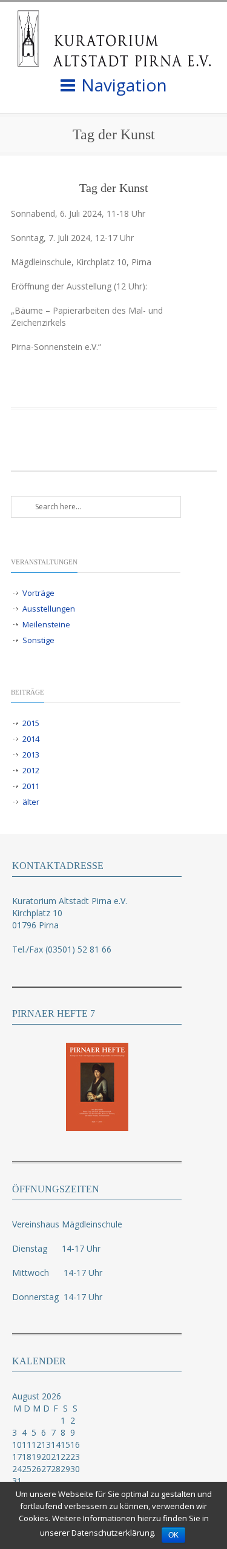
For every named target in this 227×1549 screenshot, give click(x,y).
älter (30, 801)
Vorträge (38, 592)
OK (173, 1535)
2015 (30, 723)
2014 (30, 738)
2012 (30, 770)
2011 (30, 786)
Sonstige (38, 640)
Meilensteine (46, 624)
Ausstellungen (48, 608)
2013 (30, 754)
